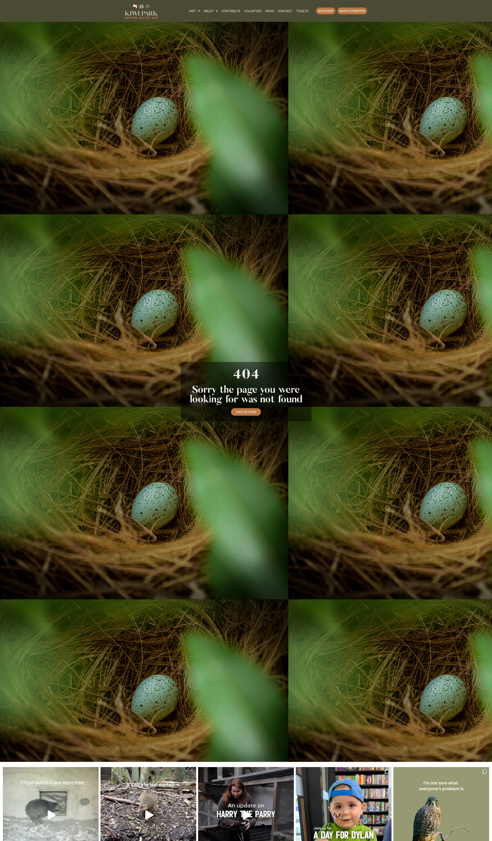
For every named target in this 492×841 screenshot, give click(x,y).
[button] (325, 11)
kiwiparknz (50, 771)
